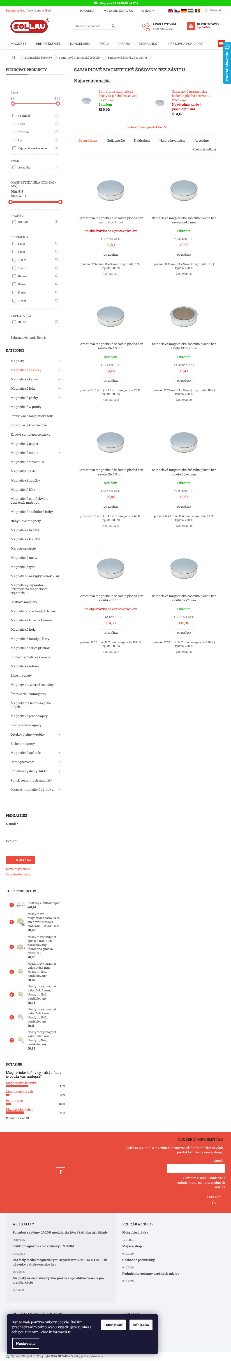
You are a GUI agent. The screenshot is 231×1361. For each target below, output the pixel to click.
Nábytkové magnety (26, 521)
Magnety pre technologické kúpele (31, 705)
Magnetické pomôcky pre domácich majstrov (29, 500)
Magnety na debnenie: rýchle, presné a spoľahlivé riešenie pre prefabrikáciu (58, 1280)
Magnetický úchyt (19, 1109)
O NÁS (146, 11)
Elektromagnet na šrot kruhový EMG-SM (43, 1246)
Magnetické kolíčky (25, 539)
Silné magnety (21, 675)
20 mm (37, 276)
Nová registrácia (18, 869)
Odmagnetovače (23, 762)
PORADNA (87, 11)
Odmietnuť (113, 1324)
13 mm (37, 300)
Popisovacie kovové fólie (29, 425)
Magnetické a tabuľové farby (32, 511)
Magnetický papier (24, 443)
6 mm (37, 243)
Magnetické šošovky (26, 370)
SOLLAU (37, 222)
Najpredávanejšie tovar (37, 148)
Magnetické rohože (25, 666)
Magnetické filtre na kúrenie (31, 620)
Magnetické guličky (25, 480)
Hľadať (115, 26)
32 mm (37, 292)
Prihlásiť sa (20, 860)
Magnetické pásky (24, 397)
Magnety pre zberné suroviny (32, 684)
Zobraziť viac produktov (145, 127)
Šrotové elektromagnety (28, 694)
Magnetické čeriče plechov (30, 648)
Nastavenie (25, 1343)
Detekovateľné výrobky (28, 734)
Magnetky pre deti (24, 471)
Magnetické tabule (24, 452)
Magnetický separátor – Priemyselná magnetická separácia (29, 589)
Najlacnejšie (116, 140)
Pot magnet (14, 1100)
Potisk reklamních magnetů (31, 780)
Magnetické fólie (23, 388)
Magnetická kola (23, 629)
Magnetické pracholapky (29, 716)
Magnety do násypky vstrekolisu (35, 576)
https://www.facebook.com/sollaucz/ (60, 1171)
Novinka (37, 132)
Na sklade (37, 115)
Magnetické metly (24, 557)
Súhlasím (141, 1324)
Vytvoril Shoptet (21, 1356)
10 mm (37, 259)
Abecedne (201, 140)
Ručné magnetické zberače (30, 657)
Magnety (17, 361)
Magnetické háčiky (25, 530)
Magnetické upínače (26, 752)
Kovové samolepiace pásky (30, 434)
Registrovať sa (15, 10)
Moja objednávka (118, 11)
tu (70, 1331)
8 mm (37, 251)
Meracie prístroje (23, 548)
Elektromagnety (23, 743)
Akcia (37, 123)
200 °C (37, 322)
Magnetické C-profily (26, 406)
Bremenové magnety (26, 725)
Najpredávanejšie (172, 140)
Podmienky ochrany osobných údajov (150, 1273)
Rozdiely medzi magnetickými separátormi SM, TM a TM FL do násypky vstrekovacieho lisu (60, 1262)
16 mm (37, 268)
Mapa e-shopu (133, 1246)
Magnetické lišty (23, 489)
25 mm (37, 284)
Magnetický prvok (19, 1091)
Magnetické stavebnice (28, 462)
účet (47, 10)
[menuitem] (18, 43)
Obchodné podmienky (138, 1260)
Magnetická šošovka (21, 1083)
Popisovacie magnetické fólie (32, 416)
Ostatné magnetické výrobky (32, 789)
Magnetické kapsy (24, 379)
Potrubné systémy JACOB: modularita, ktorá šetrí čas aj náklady (60, 1232)
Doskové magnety (24, 602)
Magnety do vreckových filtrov (33, 611)
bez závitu (37, 167)
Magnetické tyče (23, 567)
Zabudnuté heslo (18, 874)
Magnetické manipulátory (30, 638)
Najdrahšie (142, 140)
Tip (37, 140)
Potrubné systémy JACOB (29, 771)
